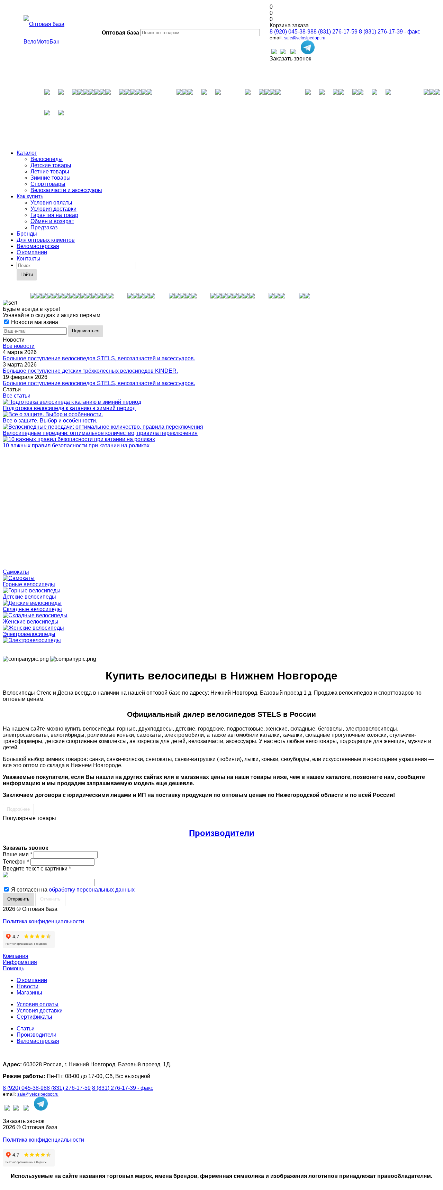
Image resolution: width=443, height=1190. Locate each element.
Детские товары (50, 165)
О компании (32, 252)
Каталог (27, 153)
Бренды (27, 234)
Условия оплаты (51, 203)
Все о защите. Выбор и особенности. (50, 420)
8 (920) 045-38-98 (292, 32)
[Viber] (293, 52)
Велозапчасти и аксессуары (66, 190)
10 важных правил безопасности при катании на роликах (76, 445)
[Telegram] (308, 48)
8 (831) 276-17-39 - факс (389, 32)
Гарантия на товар (54, 215)
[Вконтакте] (274, 52)
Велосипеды (46, 159)
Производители (221, 833)
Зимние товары (50, 178)
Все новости (19, 346)
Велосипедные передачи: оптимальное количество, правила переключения (100, 433)
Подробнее (18, 809)
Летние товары (49, 171)
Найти (26, 274)
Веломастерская (38, 246)
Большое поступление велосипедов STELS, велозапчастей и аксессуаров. (99, 358)
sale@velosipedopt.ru (304, 38)
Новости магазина (34, 322)
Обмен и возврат (52, 221)
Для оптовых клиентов (46, 240)
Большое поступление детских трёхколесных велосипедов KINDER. (90, 371)
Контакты (28, 258)
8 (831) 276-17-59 (336, 32)
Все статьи (16, 396)
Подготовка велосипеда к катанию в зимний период (69, 408)
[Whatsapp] (283, 52)
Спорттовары (47, 184)
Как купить (30, 196)
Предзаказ (43, 227)
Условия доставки (53, 209)
